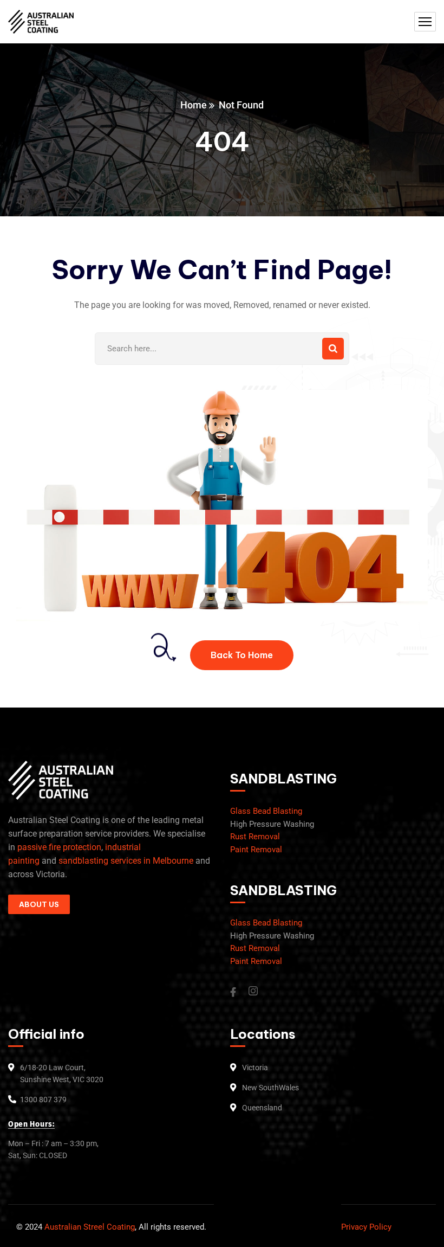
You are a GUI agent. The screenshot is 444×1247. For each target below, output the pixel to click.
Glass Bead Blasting (266, 811)
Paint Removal (256, 849)
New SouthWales (270, 1087)
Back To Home (242, 655)
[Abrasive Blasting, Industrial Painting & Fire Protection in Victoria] (41, 22)
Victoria (255, 1067)
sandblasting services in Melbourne (125, 861)
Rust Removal (255, 836)
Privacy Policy (366, 1227)
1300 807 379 (43, 1099)
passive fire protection (59, 847)
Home (193, 105)
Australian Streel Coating (88, 1227)
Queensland (262, 1107)
